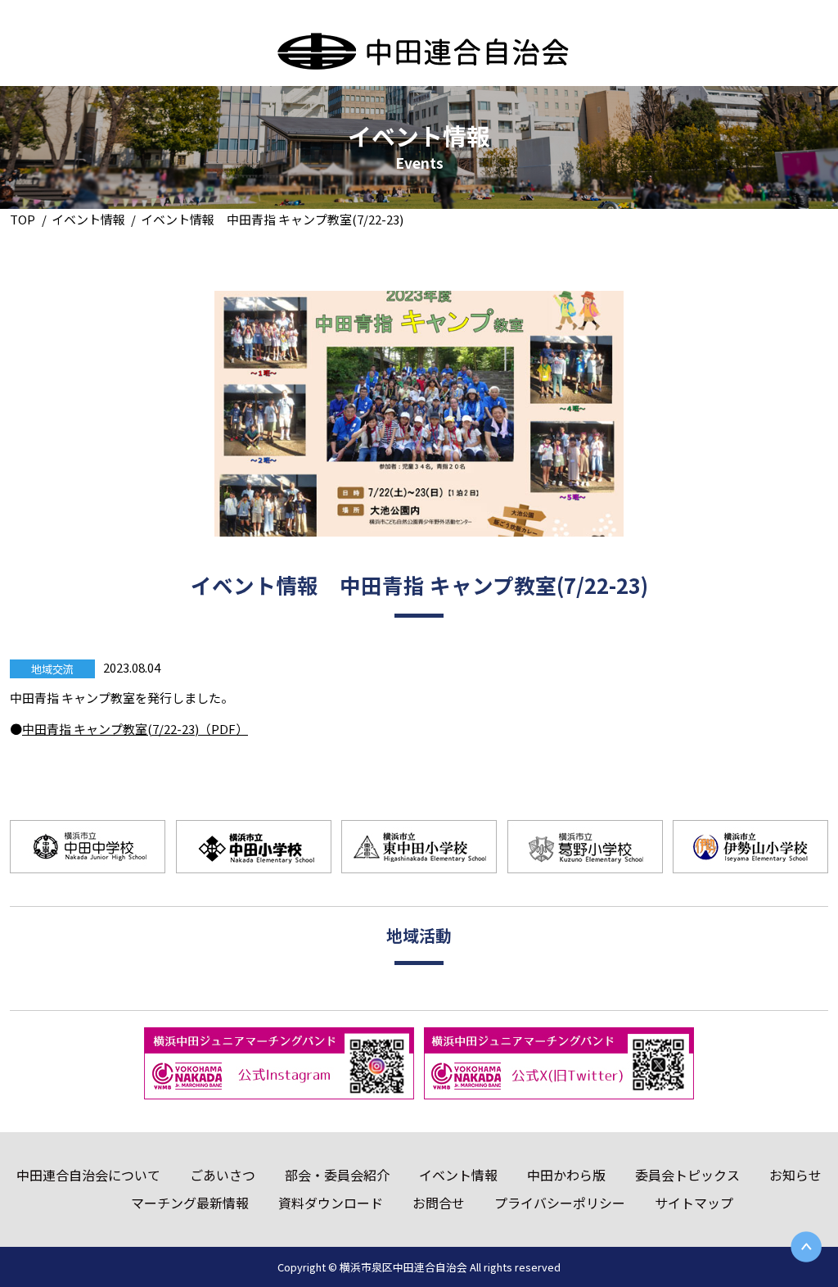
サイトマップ (694, 1202)
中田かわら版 (566, 1175)
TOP (22, 219)
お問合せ (438, 1202)
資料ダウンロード (330, 1202)
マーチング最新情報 (190, 1202)
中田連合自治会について (88, 1175)
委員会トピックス (687, 1175)
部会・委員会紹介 (337, 1175)
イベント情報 (88, 219)
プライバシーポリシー (559, 1202)
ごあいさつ (222, 1175)
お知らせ (795, 1175)
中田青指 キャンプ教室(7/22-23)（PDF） (135, 728)
